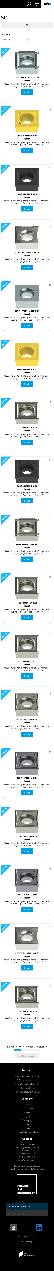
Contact (28, 1124)
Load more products (27, 1056)
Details (27, 92)
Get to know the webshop (28, 1076)
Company (28, 1120)
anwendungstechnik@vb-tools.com (30, 1169)
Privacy (29, 1241)
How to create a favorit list (28, 1084)
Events (28, 1104)
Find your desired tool (28, 1080)
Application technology (28, 1132)
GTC (22, 1241)
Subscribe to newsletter (20, 1206)
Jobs (28, 1116)
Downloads (28, 1108)
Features (28, 1128)
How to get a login (28, 1088)
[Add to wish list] (49, 51)
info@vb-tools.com (27, 1160)
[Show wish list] (37, 4)
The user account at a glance (28, 1092)
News (28, 1112)
